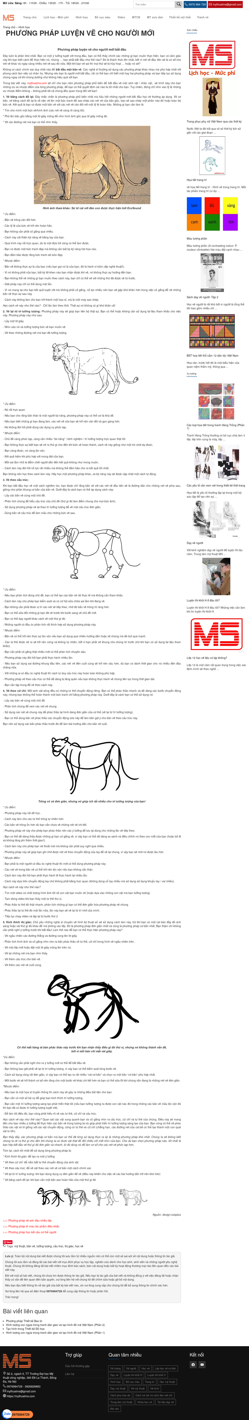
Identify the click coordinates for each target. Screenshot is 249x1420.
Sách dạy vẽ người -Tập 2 (202, 297)
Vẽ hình (154, 1388)
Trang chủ (30, 17)
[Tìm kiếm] (179, 4)
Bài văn (114, 1408)
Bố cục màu (102, 17)
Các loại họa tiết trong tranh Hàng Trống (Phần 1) (216, 426)
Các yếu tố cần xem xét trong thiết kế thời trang (216, 485)
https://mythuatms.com (21, 1396)
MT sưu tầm (155, 17)
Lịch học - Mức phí (56, 17)
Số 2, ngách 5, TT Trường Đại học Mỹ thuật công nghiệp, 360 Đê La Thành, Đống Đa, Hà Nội (29, 1377)
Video (121, 17)
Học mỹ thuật (167, 1382)
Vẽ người (131, 1368)
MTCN (136, 17)
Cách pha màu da (120, 1395)
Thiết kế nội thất (180, 17)
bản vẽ (31, 1246)
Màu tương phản (197, 238)
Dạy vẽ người (195, 543)
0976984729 (21, 1414)
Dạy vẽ (114, 1375)
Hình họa (82, 17)
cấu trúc (58, 1246)
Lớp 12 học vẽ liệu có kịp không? (207, 658)
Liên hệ (69, 1374)
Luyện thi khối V (156, 1375)
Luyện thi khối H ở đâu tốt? (203, 600)
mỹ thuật (19, 1246)
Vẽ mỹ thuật (138, 1388)
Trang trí (149, 1382)
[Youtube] (202, 1364)
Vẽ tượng (115, 1368)
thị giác (69, 1246)
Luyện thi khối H (133, 1375)
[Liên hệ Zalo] (7, 1414)
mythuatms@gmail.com (227, 4)
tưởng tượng (44, 1246)
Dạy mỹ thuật (117, 1388)
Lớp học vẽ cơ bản (165, 1368)
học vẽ (79, 1246)
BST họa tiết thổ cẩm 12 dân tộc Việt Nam (212, 355)
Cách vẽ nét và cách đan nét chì (154, 1395)
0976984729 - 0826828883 (23, 1386)
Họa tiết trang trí (197, 180)
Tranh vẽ (203, 17)
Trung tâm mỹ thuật (121, 1402)
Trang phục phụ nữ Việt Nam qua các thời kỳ (214, 121)
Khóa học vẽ (145, 1402)
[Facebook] (193, 1364)
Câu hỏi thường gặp (77, 1366)
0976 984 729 (197, 4)
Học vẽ (146, 1368)
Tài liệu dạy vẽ (165, 1402)
